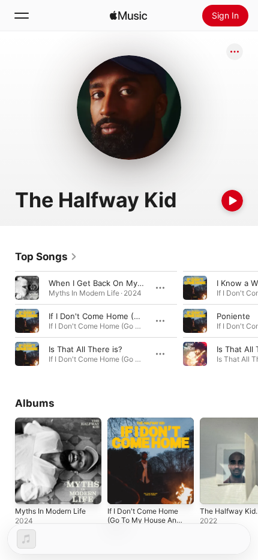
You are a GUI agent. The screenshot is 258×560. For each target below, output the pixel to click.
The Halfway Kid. (228, 511)
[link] (46, 256)
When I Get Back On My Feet (103, 283)
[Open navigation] (21, 15)
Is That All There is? (85, 349)
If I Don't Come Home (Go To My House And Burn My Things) (144, 520)
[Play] (232, 201)
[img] (128, 15)
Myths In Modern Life (50, 511)
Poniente (233, 316)
